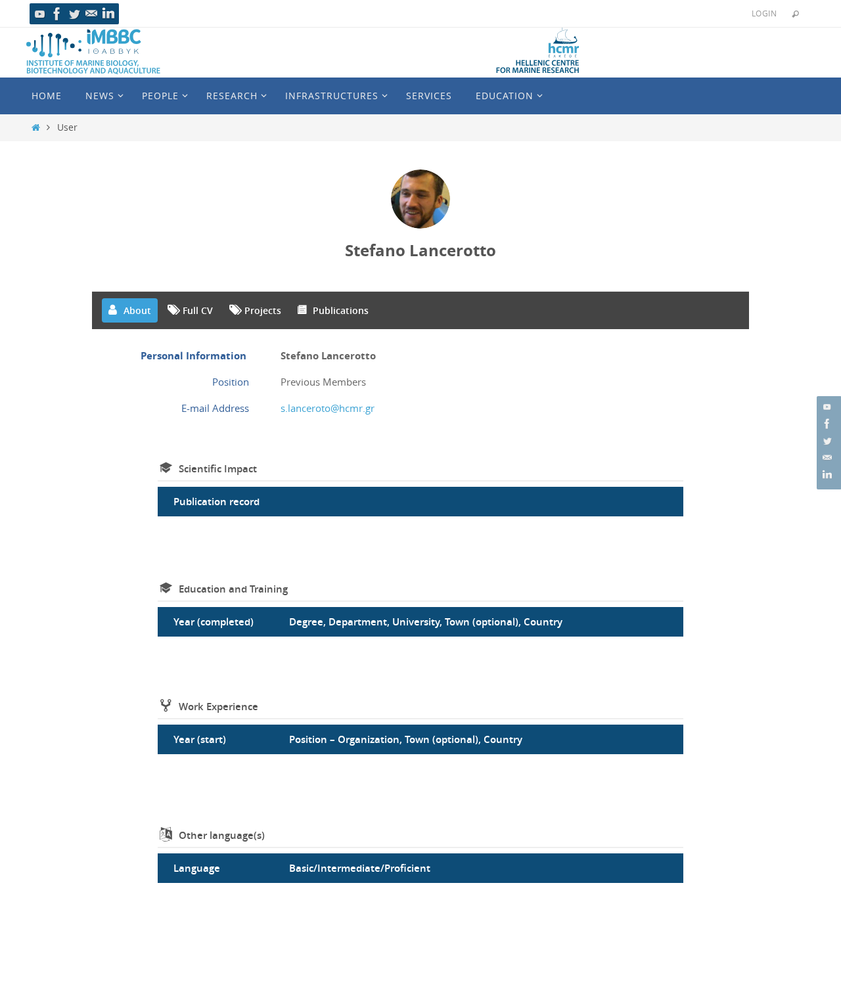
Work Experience (218, 706)
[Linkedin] (108, 13)
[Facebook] (57, 13)
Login (764, 13)
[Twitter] (74, 13)
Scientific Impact (218, 469)
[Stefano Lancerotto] (420, 199)
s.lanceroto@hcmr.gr (328, 408)
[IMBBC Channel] (40, 13)
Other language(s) (222, 835)
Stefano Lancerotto (420, 250)
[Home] (36, 127)
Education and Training (233, 589)
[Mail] (91, 13)
